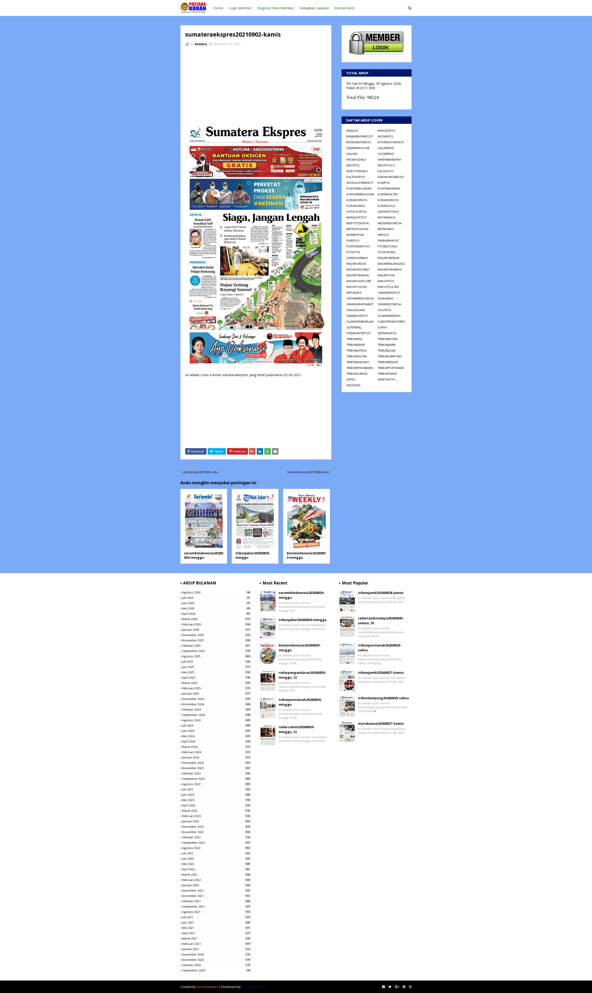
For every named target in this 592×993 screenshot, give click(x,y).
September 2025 (216, 651)
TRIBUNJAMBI (386, 345)
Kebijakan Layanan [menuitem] (314, 8)
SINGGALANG (355, 310)
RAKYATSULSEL (356, 287)
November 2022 (216, 832)
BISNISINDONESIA (358, 142)
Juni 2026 (216, 603)
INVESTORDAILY (357, 171)
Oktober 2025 (216, 645)
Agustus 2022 (216, 848)
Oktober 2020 (216, 965)
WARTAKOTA (386, 379)
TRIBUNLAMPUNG (390, 356)
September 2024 (216, 715)
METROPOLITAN (357, 229)
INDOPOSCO (386, 165)
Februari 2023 (216, 816)
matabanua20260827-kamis (381, 723)
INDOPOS (353, 165)
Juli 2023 (216, 789)
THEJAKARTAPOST (358, 333)
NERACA (383, 235)
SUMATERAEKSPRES (391, 321)
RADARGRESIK (356, 264)
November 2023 (216, 768)
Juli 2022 (216, 853)
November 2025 (216, 640)
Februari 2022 (216, 880)
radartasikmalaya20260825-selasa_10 (381, 620)
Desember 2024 (216, 699)
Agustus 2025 (216, 656)
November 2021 (216, 896)
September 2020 (216, 970)
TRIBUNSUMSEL (357, 374)
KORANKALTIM (388, 194)
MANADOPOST (356, 217)
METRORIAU (386, 229)
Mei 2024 (216, 736)
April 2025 (216, 677)
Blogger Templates (254, 987)
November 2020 (216, 960)
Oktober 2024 (216, 709)
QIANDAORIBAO (357, 258)
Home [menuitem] (218, 8)
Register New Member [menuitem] (275, 8)
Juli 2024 (216, 725)
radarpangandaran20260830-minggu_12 (302, 675)
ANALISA (352, 130)
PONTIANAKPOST (358, 246)
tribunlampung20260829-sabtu (383, 698)
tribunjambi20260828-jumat (381, 592)
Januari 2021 (216, 949)
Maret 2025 (216, 683)
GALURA (352, 154)
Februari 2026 (216, 624)
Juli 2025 (216, 661)
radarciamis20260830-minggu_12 (297, 729)
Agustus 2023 (216, 784)
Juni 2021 (216, 922)
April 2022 (216, 869)
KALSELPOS (386, 171)
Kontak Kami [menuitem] (344, 8)
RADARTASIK (386, 275)
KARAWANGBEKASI (391, 177)
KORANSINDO (355, 206)
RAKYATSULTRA (388, 287)
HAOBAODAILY (356, 159)
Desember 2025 (216, 635)
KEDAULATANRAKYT (359, 183)
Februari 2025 (216, 688)
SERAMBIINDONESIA (360, 298)
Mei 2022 (216, 864)
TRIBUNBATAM (388, 339)
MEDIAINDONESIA (390, 223)
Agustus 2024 (216, 720)
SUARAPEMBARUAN (359, 321)
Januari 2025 (216, 693)
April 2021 (216, 933)
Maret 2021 (216, 938)
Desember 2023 (216, 763)
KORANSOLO (386, 206)
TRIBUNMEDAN (388, 362)
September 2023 (216, 779)
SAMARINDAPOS (389, 292)
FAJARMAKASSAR (358, 148)
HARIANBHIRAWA (389, 159)
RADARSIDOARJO (358, 269)
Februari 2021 (216, 944)
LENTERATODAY (388, 211)
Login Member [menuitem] (240, 8)
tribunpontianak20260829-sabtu (379, 647)
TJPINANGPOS (387, 333)
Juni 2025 (216, 667)
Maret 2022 (216, 874)
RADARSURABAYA (390, 269)
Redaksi (201, 44)
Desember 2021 (216, 890)
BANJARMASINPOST (359, 136)
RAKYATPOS (386, 281)
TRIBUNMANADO (357, 362)
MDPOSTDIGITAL (357, 223)
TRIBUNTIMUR (387, 374)
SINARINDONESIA (389, 304)
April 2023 (216, 805)
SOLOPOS (385, 310)
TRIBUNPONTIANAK (391, 368)
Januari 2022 (216, 885)
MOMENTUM (355, 235)
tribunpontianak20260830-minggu (300, 702)
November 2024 (216, 704)
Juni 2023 (216, 795)
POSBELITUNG (387, 246)
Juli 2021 (216, 917)
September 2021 (216, 906)
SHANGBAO (386, 298)
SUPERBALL (354, 327)
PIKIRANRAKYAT (388, 240)
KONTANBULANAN (358, 188)
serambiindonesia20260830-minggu (203, 555)
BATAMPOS (385, 136)
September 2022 (216, 842)
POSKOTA (353, 252)
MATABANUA (386, 217)
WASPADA (353, 385)
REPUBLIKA (353, 292)
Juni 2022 (216, 858)
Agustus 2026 (216, 592)
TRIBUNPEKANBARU (359, 368)
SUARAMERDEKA (389, 316)
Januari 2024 (216, 757)
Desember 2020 (216, 954)
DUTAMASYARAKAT (391, 142)
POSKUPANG (387, 252)
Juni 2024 (216, 731)
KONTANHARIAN (389, 188)
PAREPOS (353, 240)
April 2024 (216, 741)
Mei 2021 (216, 928)
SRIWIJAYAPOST (357, 316)
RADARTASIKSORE (358, 281)
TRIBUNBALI (354, 339)
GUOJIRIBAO (386, 154)
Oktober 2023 (216, 773)
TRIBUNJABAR (355, 345)
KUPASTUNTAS (356, 211)
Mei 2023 (216, 800)
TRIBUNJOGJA (387, 350)
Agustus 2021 (216, 912)
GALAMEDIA (386, 148)
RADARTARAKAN (357, 275)
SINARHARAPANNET (359, 304)
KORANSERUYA (356, 200)
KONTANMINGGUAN (360, 194)
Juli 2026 (216, 598)
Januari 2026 (216, 630)
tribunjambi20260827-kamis (381, 672)
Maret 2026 (216, 619)
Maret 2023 (216, 811)
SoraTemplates (207, 987)
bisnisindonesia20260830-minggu (300, 647)
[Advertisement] (256, 84)
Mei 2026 (216, 608)
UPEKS (351, 379)
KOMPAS (384, 183)
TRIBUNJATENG (356, 350)
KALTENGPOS (355, 177)
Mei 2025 (216, 672)
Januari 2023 (216, 821)
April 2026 (216, 614)
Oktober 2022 (216, 837)
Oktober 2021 (216, 901)
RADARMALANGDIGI (391, 264)
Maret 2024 (216, 747)
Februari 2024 (216, 752)
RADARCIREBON (388, 258)
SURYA (382, 327)
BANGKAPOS (386, 130)
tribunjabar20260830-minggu (303, 620)
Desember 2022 (216, 826)
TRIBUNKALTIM (356, 356)
